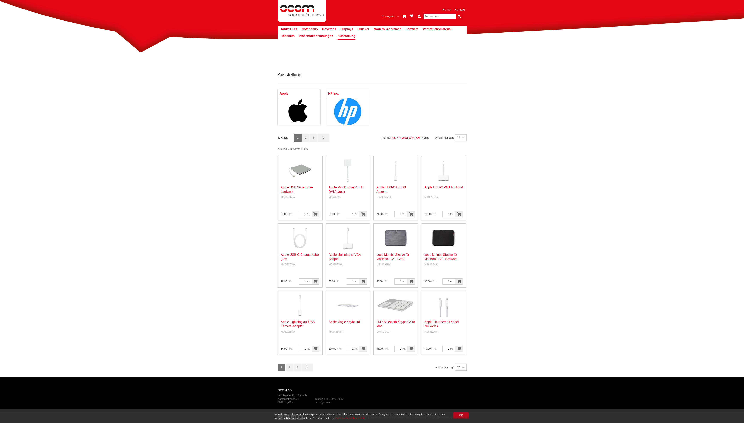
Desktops (329, 29)
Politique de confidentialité (350, 418)
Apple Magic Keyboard (344, 322)
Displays (346, 29)
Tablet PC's (289, 29)
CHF (418, 137)
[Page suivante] (323, 138)
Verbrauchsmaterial (437, 29)
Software (412, 29)
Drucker (363, 29)
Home (446, 9)
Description (407, 137)
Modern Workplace (387, 29)
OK (461, 415)
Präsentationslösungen (316, 36)
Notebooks (309, 29)
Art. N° (395, 137)
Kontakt (460, 9)
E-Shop (282, 149)
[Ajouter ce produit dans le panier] (315, 214)
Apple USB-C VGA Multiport (443, 187)
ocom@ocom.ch (324, 402)
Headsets (287, 36)
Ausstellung (346, 36)
